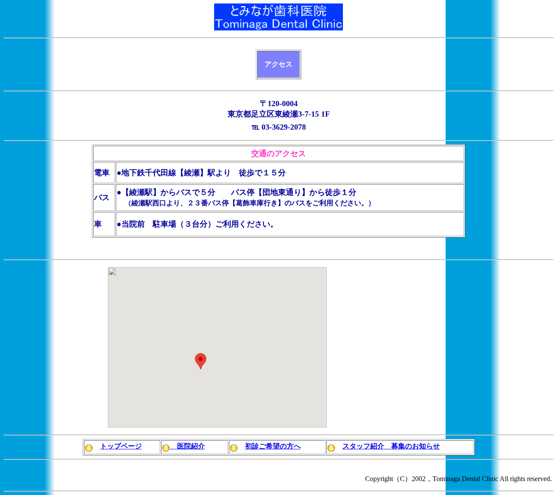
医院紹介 (187, 446)
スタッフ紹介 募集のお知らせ (391, 446)
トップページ (121, 446)
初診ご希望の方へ (273, 446)
